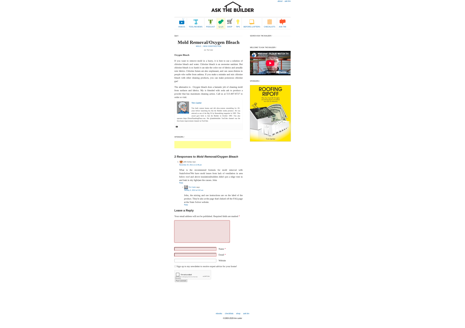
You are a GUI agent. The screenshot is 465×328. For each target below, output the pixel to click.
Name (222, 249)
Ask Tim (288, 1)
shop (238, 313)
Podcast (210, 27)
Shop (229, 27)
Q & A (221, 27)
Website (222, 260)
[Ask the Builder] (232, 6)
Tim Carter (192, 187)
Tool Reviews (195, 27)
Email (222, 254)
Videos (181, 27)
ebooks (219, 313)
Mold (198, 46)
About (280, 1)
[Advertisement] (202, 144)
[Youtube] (177, 127)
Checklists (269, 27)
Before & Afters (252, 27)
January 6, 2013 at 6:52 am (193, 190)
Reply (181, 183)
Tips (238, 27)
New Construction (212, 46)
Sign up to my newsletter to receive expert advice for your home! (207, 266)
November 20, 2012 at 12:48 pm (190, 165)
